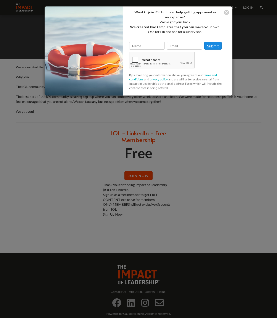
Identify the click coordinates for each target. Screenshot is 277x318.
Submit (213, 46)
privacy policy (159, 79)
